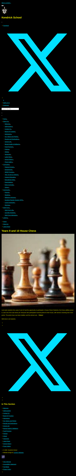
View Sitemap (7, 461)
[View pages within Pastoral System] (14, 167)
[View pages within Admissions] (11, 134)
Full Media (6, 467)
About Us (5, 224)
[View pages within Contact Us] (11, 129)
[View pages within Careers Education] (15, 177)
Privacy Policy (7, 469)
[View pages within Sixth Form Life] (13, 210)
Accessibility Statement (9, 464)
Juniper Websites (19, 452)
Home (5, 221)
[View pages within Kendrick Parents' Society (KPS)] (23, 200)
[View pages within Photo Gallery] (12, 162)
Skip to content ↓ (6, 3)
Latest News (6, 226)
